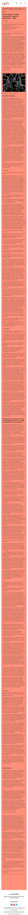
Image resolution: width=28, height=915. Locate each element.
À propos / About (14, 901)
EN (5, 12)
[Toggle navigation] (25, 3)
